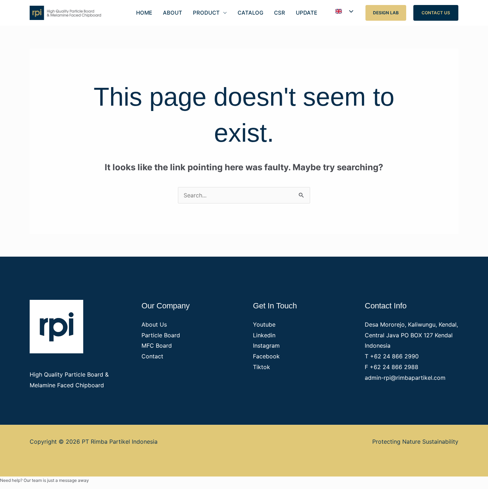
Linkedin (264, 335)
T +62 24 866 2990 (392, 356)
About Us (154, 324)
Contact (152, 356)
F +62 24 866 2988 (391, 366)
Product (206, 12)
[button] (385, 13)
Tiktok (261, 366)
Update (306, 12)
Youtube (264, 324)
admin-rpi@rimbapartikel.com (405, 377)
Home (144, 12)
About (172, 12)
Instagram (266, 345)
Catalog (250, 12)
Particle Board (160, 335)
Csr (279, 12)
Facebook (266, 356)
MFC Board (156, 345)
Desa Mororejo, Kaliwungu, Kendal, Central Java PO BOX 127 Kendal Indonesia (411, 335)
